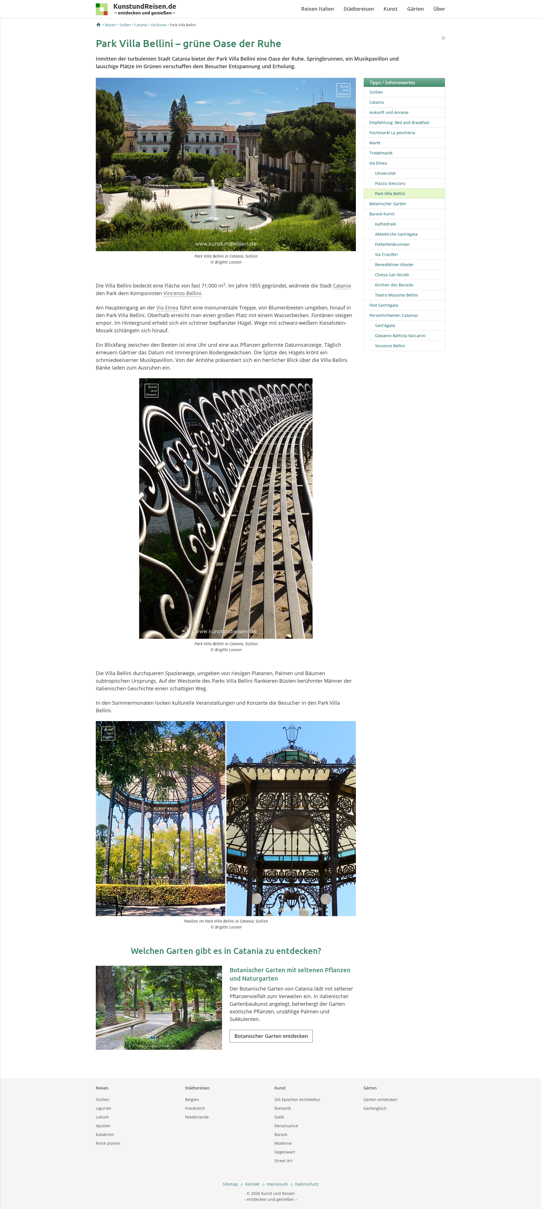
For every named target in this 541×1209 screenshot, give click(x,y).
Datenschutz (307, 1184)
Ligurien (103, 1108)
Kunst (390, 8)
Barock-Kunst (381, 213)
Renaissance (286, 1125)
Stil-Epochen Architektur (297, 1099)
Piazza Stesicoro (390, 183)
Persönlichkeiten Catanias (393, 315)
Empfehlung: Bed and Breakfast (399, 122)
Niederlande (197, 1117)
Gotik (279, 1117)
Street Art (283, 1160)
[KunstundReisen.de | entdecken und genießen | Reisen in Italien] (136, 10)
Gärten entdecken (380, 1099)
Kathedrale (385, 224)
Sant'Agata (385, 325)
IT (443, 38)
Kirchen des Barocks (394, 285)
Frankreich (195, 1108)
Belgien (192, 1099)
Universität (385, 173)
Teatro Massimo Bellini (396, 295)
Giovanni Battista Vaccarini (400, 335)
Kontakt (252, 1184)
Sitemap (230, 1184)
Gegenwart (284, 1152)
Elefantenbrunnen (392, 244)
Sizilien (125, 24)
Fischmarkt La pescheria (392, 132)
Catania (140, 24)
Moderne (283, 1143)
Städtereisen (358, 8)
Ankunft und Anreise (389, 112)
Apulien (103, 1125)
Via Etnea (158, 24)
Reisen (110, 24)
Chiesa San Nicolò (392, 274)
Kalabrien (105, 1134)
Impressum (277, 1184)
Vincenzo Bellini (182, 293)
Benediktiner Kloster (394, 264)
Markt (374, 142)
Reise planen (108, 1143)
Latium (102, 1117)
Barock (280, 1134)
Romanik (282, 1108)
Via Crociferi (386, 254)
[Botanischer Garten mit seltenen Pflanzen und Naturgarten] (159, 1008)
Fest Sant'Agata (383, 305)
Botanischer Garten (387, 203)
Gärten (415, 8)
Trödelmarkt (381, 153)
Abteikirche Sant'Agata (396, 234)
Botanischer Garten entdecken (271, 1036)
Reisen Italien (317, 8)
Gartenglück (374, 1108)
